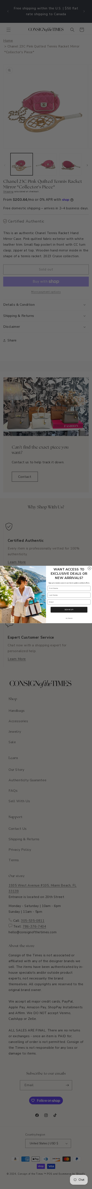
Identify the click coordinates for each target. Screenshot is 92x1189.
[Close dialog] (89, 568)
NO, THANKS (69, 618)
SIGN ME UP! (69, 610)
